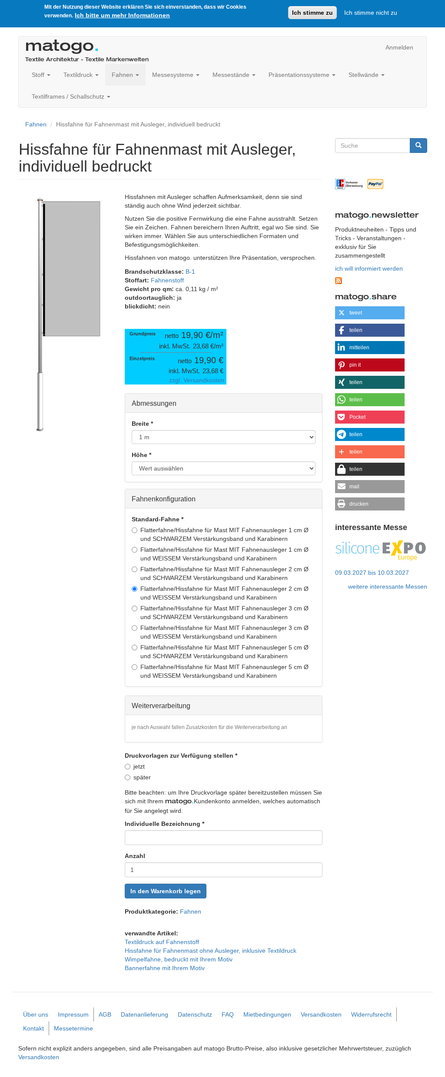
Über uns (35, 1014)
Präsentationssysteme (300, 74)
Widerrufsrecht (371, 1014)
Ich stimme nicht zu (370, 12)
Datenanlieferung (144, 1014)
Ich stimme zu (312, 12)
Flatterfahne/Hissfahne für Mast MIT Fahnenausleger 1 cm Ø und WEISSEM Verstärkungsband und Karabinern (224, 554)
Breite (142, 423)
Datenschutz (195, 1014)
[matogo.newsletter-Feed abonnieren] (381, 280)
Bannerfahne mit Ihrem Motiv (165, 967)
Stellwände (364, 74)
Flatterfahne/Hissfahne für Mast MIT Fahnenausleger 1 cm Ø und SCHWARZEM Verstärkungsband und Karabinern (224, 534)
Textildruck (78, 74)
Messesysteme (173, 74)
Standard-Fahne (157, 519)
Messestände (232, 74)
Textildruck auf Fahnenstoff (162, 941)
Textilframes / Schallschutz (69, 96)
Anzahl (135, 855)
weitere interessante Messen (387, 586)
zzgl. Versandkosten (196, 380)
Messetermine (73, 1028)
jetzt (139, 766)
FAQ (228, 1014)
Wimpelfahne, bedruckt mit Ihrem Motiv (178, 959)
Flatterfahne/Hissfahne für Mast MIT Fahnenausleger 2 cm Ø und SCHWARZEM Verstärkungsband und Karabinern (224, 573)
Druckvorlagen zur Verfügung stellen (181, 755)
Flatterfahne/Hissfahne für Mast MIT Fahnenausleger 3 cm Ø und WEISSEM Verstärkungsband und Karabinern (224, 632)
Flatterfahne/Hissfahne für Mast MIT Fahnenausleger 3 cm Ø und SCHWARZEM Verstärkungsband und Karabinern (224, 612)
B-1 (190, 271)
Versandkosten (321, 1014)
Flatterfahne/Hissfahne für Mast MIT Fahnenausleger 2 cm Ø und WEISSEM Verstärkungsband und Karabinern (224, 593)
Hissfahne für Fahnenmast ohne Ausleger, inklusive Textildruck (210, 950)
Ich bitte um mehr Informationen (122, 15)
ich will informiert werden (369, 268)
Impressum (73, 1014)
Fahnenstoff (167, 280)
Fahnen (123, 74)
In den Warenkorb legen (165, 891)
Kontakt (33, 1028)
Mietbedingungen (267, 1014)
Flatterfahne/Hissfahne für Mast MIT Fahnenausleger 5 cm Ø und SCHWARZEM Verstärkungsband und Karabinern (224, 651)
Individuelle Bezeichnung (164, 823)
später (142, 777)
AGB (105, 1014)
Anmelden (399, 47)
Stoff (39, 74)
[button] (370, 312)
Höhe (141, 454)
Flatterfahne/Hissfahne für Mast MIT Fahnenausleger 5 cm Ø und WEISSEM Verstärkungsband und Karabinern (224, 671)
